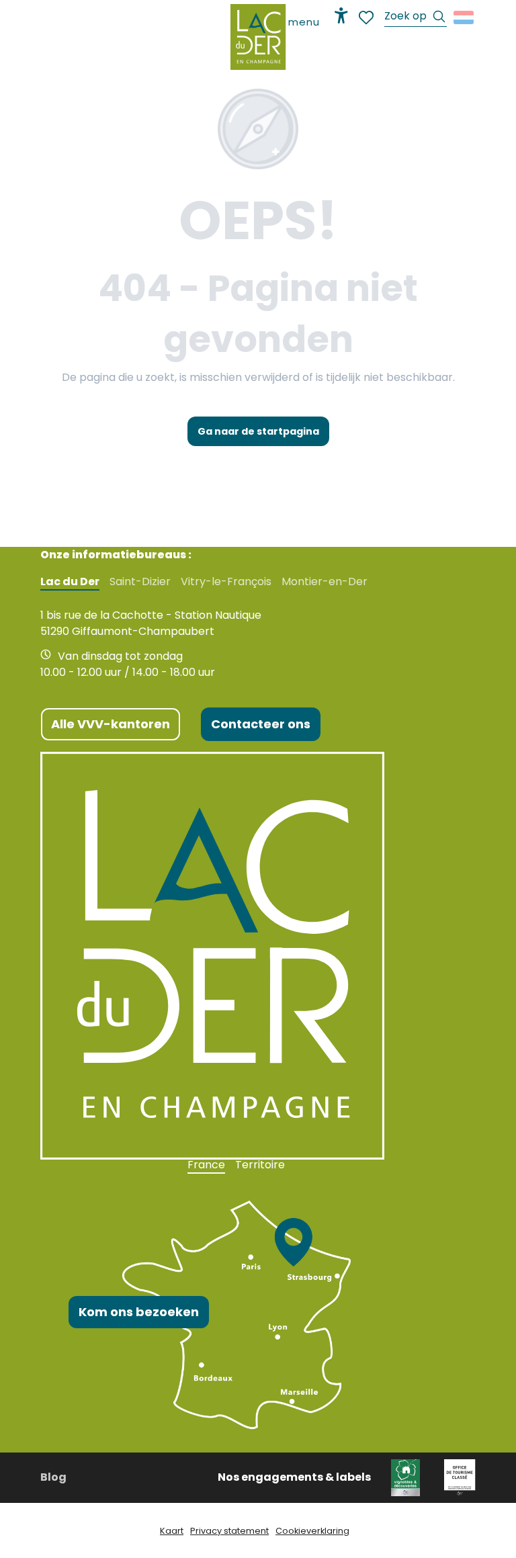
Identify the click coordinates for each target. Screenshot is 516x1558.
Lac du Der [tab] (69, 581)
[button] (415, 18)
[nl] (464, 17)
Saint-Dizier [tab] (140, 581)
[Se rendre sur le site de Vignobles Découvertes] (407, 1477)
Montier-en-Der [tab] (325, 581)
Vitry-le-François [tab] (226, 581)
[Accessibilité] (341, 15)
